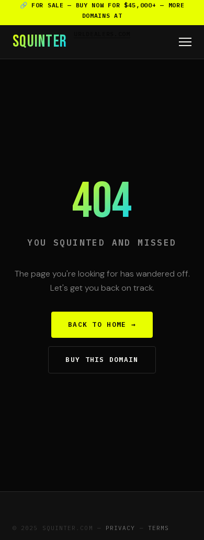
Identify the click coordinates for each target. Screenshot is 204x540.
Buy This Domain (101, 359)
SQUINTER (40, 42)
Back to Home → (102, 324)
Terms (158, 528)
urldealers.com (102, 34)
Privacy (120, 528)
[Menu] (185, 42)
